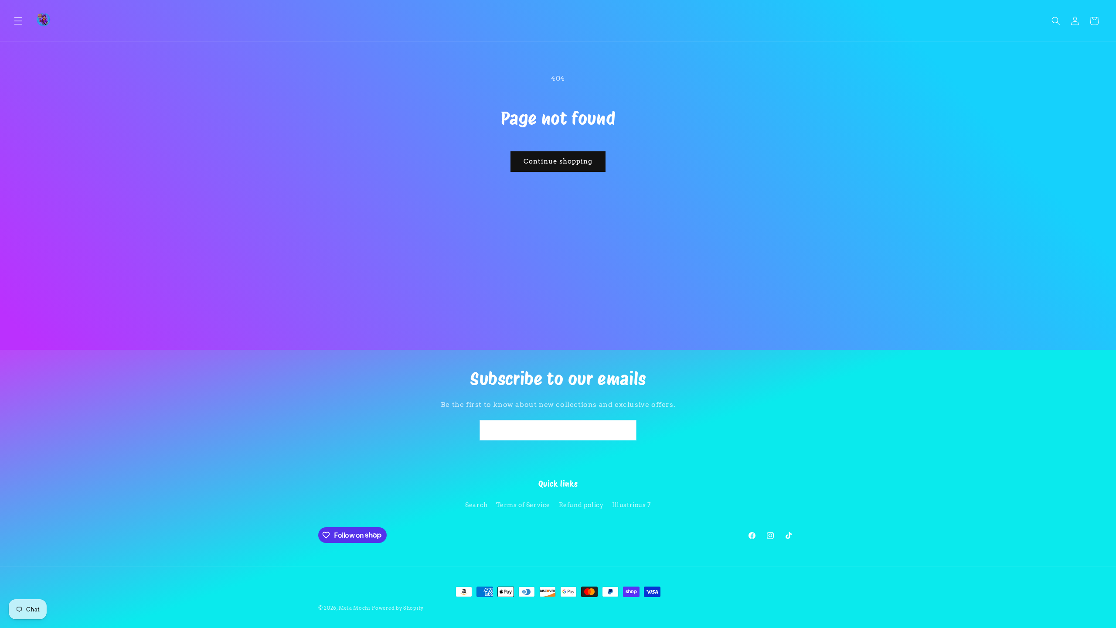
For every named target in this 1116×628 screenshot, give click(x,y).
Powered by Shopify (398, 608)
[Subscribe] (626, 430)
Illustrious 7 (631, 505)
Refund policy (581, 505)
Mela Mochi (355, 608)
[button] (18, 21)
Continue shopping (558, 161)
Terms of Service (523, 505)
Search (476, 505)
